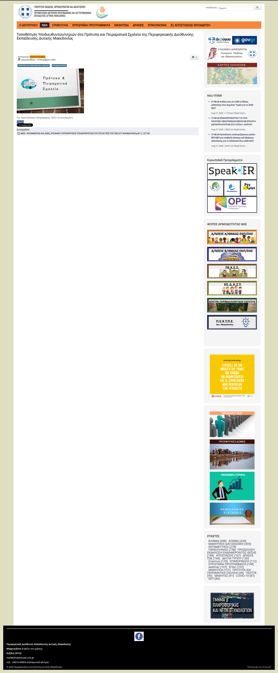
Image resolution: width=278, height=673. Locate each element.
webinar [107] (218, 567)
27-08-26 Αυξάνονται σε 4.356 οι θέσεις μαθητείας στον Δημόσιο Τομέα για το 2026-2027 (232, 104)
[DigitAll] (232, 188)
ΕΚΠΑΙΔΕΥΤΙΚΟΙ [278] (222, 547)
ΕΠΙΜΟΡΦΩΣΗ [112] (243, 561)
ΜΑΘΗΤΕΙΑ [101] (219, 570)
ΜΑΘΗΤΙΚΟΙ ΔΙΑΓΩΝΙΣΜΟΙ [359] (229, 544)
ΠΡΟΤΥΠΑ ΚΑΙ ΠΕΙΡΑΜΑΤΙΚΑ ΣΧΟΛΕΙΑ (33, 65)
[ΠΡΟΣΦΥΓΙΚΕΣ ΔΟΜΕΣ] (232, 454)
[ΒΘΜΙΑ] (232, 254)
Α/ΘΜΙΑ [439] (237, 541)
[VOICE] (232, 376)
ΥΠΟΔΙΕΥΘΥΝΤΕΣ (59, 65)
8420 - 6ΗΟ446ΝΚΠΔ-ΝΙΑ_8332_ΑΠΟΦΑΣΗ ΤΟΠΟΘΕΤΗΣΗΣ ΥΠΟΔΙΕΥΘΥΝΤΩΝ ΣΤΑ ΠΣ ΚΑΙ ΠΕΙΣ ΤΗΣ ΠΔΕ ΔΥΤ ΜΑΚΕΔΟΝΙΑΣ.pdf (80, 133)
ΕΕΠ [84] (214, 578)
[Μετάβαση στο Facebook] (139, 635)
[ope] (232, 204)
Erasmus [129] (218, 561)
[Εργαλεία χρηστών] (194, 57)
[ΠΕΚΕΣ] (232, 271)
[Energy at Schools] (215, 188)
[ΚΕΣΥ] (232, 288)
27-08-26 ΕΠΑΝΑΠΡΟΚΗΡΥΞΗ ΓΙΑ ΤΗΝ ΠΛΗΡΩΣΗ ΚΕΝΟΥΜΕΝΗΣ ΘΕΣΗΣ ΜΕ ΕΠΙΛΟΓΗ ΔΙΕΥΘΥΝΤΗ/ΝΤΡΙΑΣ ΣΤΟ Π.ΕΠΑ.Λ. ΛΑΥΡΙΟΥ (233, 121)
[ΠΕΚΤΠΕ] (232, 322)
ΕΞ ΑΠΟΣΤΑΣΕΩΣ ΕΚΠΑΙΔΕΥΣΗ (190, 25)
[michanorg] (232, 605)
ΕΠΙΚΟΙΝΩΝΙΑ (157, 25)
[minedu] (232, 53)
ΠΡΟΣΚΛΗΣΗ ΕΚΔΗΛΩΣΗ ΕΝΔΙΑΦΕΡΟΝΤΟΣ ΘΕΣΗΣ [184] (231, 552)
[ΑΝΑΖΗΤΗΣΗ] (257, 7)
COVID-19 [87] (245, 576)
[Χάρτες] (232, 73)
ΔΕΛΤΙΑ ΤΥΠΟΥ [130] (235, 558)
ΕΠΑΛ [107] (236, 567)
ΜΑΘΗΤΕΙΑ (121, 25)
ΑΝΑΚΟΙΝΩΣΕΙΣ (37, 56)
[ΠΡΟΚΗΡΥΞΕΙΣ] (232, 424)
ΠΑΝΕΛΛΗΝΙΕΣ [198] (222, 549)
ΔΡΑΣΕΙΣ (138, 25)
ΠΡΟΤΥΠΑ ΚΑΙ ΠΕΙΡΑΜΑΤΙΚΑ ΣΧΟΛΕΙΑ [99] (229, 571)
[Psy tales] (249, 188)
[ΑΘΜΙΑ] (232, 236)
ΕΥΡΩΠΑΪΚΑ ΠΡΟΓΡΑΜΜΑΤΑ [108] (231, 564)
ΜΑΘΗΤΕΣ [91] (224, 576)
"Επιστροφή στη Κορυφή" (259, 666)
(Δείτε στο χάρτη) (33, 648)
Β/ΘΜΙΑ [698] (217, 541)
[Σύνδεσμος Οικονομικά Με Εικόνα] (232, 485)
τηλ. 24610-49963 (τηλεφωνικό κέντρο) (27, 662)
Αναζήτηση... (212, 7)
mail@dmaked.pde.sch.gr (20, 657)
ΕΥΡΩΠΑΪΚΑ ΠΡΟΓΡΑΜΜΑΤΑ (91, 25)
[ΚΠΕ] (232, 305)
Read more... (240, 113)
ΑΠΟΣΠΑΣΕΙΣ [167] (229, 555)
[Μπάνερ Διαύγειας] (219, 40)
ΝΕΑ (44, 25)
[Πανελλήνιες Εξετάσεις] (232, 513)
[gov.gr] (244, 40)
